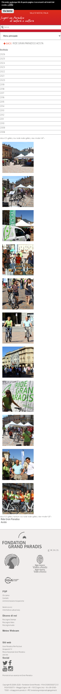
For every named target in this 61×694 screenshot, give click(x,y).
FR (51, 550)
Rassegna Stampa (9, 619)
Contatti (5, 598)
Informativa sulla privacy (11, 610)
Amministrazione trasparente (13, 601)
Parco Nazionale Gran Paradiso (14, 652)
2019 (2, 85)
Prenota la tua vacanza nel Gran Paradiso (17, 675)
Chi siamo (6, 595)
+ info (10, 5)
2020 (2, 80)
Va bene (8, 11)
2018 (2, 89)
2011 (2, 119)
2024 (2, 63)
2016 (2, 98)
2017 (2, 93)
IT (48, 550)
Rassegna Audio (8, 625)
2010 (2, 124)
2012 (2, 115)
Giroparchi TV (7, 649)
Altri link (5, 655)
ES (57, 550)
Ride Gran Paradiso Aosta (28, 43)
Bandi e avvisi (7, 607)
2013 (2, 111)
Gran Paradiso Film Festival (12, 646)
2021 (2, 76)
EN (54, 550)
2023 (2, 67)
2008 (2, 132)
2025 (2, 59)
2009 (2, 128)
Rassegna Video (8, 622)
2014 (2, 106)
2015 (2, 102)
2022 (2, 72)
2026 (2, 55)
